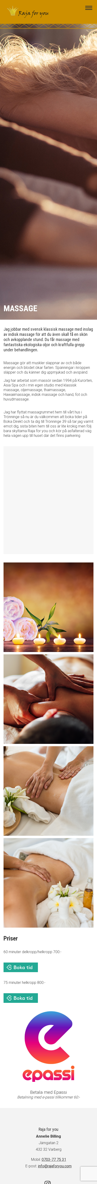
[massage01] (48, 607)
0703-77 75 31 (54, 1159)
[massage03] (48, 791)
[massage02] (48, 699)
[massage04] (48, 883)
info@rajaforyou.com (55, 1166)
